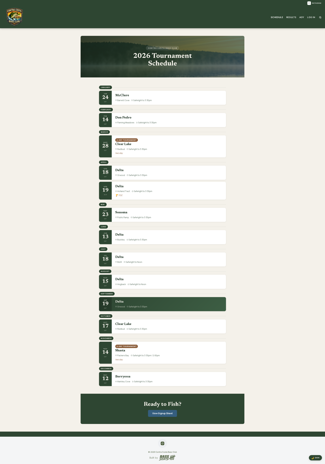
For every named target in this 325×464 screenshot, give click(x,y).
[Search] (320, 17)
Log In (311, 17)
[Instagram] (162, 443)
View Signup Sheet (162, 413)
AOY (301, 17)
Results (291, 17)
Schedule (277, 17)
